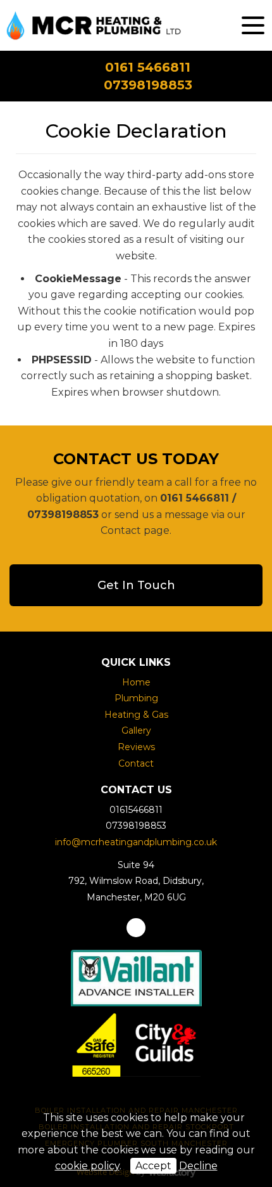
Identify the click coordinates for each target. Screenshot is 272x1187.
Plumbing (136, 698)
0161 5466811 (147, 67)
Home (136, 682)
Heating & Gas (136, 714)
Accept (153, 1166)
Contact (136, 763)
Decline (198, 1166)
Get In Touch (136, 585)
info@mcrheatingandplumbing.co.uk (136, 842)
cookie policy (87, 1166)
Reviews (136, 747)
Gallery (136, 730)
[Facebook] (136, 927)
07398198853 (148, 85)
